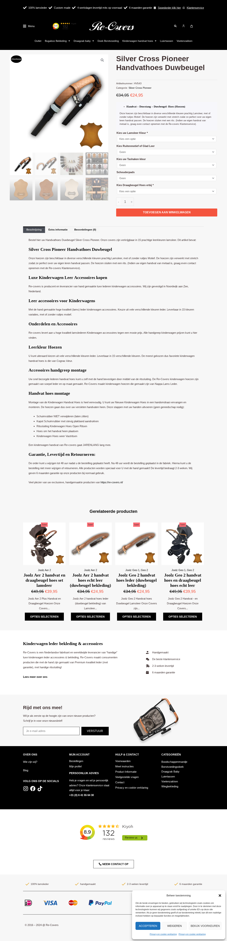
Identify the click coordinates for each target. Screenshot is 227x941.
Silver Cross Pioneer (140, 88)
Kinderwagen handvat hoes (137, 40)
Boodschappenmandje (174, 761)
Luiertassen (166, 40)
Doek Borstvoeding (108, 40)
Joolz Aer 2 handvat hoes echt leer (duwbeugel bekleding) (90, 580)
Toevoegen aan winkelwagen (167, 212)
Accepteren (148, 925)
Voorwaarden (123, 761)
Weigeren (174, 925)
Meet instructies (124, 766)
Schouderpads (126, 172)
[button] (220, 895)
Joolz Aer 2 (44, 570)
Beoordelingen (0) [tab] (85, 229)
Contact (119, 782)
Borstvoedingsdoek (172, 766)
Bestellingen (76, 761)
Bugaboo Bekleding (56, 40)
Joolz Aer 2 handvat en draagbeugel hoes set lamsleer (44, 580)
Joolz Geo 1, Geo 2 (136, 570)
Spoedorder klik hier (169, 7)
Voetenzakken (184, 40)
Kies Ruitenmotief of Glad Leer (136, 145)
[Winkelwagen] (191, 26)
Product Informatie (126, 771)
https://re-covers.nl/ (112, 482)
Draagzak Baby (170, 771)
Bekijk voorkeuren (205, 925)
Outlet (38, 40)
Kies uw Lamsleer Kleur (132, 132)
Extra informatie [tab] (58, 229)
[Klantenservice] (183, 8)
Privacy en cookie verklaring (163, 934)
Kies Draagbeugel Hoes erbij (135, 185)
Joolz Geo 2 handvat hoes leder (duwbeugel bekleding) (136, 580)
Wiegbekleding (169, 786)
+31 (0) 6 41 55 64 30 (81, 795)
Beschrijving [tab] (34, 229)
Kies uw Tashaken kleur (131, 159)
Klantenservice (195, 7)
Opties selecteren (44, 616)
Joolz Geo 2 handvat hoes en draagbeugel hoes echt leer (182, 580)
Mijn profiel (75, 766)
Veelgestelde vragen (127, 777)
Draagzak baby (82, 40)
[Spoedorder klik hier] (155, 8)
